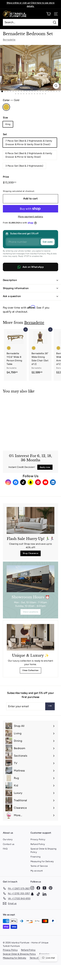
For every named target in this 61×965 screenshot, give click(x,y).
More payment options (30, 216)
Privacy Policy (37, 839)
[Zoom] (56, 86)
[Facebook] (15, 482)
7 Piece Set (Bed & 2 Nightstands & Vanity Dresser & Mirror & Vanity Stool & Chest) (28, 142)
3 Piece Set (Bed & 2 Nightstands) (24, 165)
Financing (35, 856)
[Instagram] (8, 482)
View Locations (30, 612)
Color (11, 100)
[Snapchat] (30, 482)
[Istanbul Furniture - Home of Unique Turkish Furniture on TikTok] (38, 894)
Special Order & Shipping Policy (43, 850)
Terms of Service (39, 866)
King (7, 124)
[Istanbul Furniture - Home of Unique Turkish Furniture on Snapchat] (32, 894)
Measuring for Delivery (42, 861)
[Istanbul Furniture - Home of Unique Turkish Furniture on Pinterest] (50, 888)
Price (6, 176)
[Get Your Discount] (50, 706)
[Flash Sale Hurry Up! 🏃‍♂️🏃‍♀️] (30, 520)
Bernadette (9, 39)
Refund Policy (37, 844)
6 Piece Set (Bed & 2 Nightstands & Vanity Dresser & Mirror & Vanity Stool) (28, 155)
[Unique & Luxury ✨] (30, 637)
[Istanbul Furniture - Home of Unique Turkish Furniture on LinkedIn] (44, 894)
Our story (8, 839)
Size (5, 117)
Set (5, 134)
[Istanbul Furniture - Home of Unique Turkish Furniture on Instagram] (32, 888)
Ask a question (12, 296)
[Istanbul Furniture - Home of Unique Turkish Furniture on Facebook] (38, 888)
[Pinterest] (38, 482)
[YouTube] (45, 482)
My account (36, 870)
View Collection (30, 670)
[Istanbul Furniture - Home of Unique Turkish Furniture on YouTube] (44, 888)
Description (10, 280)
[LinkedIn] (53, 482)
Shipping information (16, 288)
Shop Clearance (30, 553)
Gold (6, 107)
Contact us (8, 844)
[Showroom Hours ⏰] (30, 578)
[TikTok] (23, 482)
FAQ (5, 848)
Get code (48, 242)
